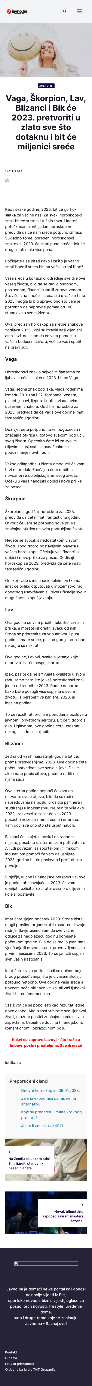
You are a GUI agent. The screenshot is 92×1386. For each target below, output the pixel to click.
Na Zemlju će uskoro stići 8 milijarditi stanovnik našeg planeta (29, 1163)
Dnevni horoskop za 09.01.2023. (50, 1090)
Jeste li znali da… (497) (42, 1125)
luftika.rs (13, 1062)
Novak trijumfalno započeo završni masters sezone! (62, 1216)
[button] (64, 11)
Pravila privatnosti (19, 1364)
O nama (11, 1358)
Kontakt (11, 1352)
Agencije (46, 85)
